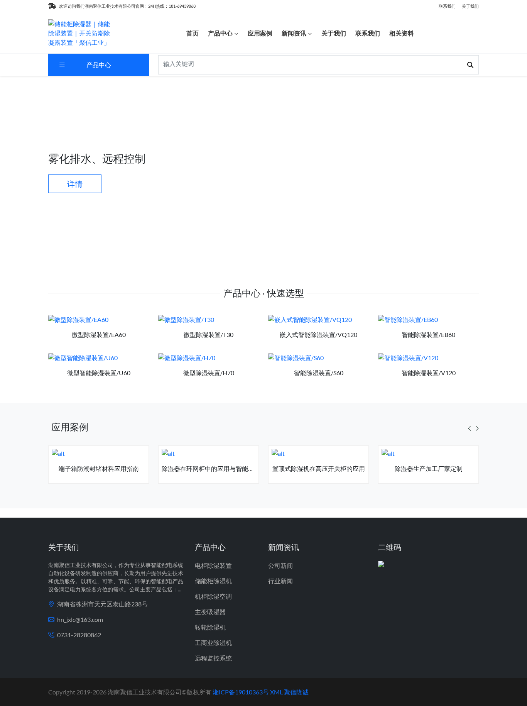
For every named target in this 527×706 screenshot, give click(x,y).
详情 (75, 183)
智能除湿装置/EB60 (428, 334)
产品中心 (220, 33)
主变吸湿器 (210, 611)
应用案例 (260, 33)
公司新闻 (280, 565)
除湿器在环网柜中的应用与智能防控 (211, 468)
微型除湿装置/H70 (208, 372)
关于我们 (470, 5)
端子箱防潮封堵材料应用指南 (99, 468)
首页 (192, 33)
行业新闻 (280, 580)
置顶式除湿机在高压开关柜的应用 (318, 468)
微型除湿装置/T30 (208, 334)
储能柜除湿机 (213, 580)
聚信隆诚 (296, 692)
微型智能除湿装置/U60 (98, 372)
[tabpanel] (99, 467)
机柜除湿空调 (213, 596)
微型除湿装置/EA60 (99, 334)
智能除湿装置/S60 (318, 372)
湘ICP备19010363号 (241, 692)
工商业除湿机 (213, 642)
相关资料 (401, 33)
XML (276, 692)
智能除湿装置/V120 (429, 372)
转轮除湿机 (210, 627)
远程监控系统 (213, 658)
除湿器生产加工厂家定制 (429, 468)
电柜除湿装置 (213, 565)
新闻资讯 (294, 33)
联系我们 (447, 5)
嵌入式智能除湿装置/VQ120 (318, 334)
